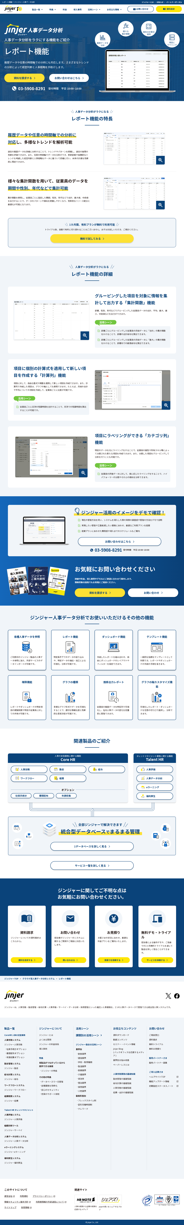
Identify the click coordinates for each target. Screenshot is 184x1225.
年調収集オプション (15, 1057)
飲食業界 (82, 1053)
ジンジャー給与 (11, 1079)
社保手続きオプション (16, 1049)
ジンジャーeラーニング (14, 1151)
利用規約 (24, 1196)
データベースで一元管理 (52, 1081)
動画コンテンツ (120, 1039)
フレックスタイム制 (87, 1100)
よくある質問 (45, 1039)
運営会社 (8, 1196)
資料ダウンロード (121, 1035)
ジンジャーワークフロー (15, 1089)
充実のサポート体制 (50, 1094)
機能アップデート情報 (159, 1081)
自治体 (81, 1078)
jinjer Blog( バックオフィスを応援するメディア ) (128, 1052)
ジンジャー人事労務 (13, 1044)
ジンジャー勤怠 (11, 1068)
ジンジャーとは (148, 2)
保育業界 (82, 1087)
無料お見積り (155, 1048)
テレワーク (83, 1108)
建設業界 (82, 1058)
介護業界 (82, 1074)
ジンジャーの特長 (49, 1070)
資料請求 (153, 1039)
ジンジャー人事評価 (13, 1119)
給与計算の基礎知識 (122, 1083)
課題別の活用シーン (87, 1035)
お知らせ (160, 2)
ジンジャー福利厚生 (13, 1162)
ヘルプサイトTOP (157, 1076)
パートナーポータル (174, 2)
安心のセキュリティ (50, 1089)
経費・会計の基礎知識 (123, 1092)
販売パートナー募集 (158, 1062)
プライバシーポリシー (43, 1196)
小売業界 (82, 1091)
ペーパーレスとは (121, 1064)
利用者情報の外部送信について (50, 1201)
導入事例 (77, 9)
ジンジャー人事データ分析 (16, 1140)
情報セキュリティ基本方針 (16, 1201)
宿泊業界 (82, 1082)
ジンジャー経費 (11, 1100)
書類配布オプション (15, 1053)
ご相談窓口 (154, 1035)
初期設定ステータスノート (161, 1086)
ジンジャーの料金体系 (49, 1044)
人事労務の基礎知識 (122, 1087)
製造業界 (82, 1066)
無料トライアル (156, 1044)
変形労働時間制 (85, 1104)
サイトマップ (10, 1207)
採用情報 (25, 1207)
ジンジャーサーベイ (13, 1130)
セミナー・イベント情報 (124, 1044)
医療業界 (82, 1070)
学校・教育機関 (85, 1062)
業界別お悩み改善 (121, 1060)
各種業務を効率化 (49, 1085)
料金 (65, 9)
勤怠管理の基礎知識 (122, 1078)
